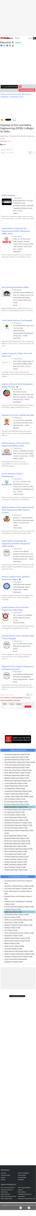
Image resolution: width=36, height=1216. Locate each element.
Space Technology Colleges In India (15, 867)
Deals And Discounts (6, 1198)
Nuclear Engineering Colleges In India (15, 851)
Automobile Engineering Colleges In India (16, 767)
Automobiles (21, 1196)
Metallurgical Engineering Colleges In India (17, 843)
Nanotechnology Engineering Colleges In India (18, 849)
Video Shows (4, 1192)
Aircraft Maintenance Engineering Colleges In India (19, 762)
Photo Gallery (22, 1192)
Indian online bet (5, 1194)
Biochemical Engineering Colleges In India (16, 775)
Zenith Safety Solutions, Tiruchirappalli (17, 320)
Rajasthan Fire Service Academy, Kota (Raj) (18, 415)
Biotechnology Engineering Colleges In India (17, 780)
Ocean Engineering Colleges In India (15, 854)
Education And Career (7, 1190)
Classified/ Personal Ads (24, 1194)
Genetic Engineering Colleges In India (15, 817)
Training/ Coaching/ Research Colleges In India (18, 956)
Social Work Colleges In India (13, 949)
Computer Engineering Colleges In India (16, 794)
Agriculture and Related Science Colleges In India (19, 886)
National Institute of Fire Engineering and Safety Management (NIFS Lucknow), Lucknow (18, 510)
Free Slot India (22, 1177)
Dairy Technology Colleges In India (14, 799)
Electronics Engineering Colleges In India (16, 804)
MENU (4, 145)
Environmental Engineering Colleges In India (17, 809)
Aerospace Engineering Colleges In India (16, 757)
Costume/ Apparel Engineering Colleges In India (18, 796)
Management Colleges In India (13, 935)
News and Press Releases (8, 1187)
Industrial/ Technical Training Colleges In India (18, 925)
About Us (3, 1173)
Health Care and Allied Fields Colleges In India (18, 920)
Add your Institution (26, 90)
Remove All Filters (7, 150)
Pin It (14, 120)
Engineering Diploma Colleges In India (15, 807)
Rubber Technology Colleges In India (15, 864)
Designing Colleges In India (12, 909)
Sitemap (3, 1179)
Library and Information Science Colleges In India (19, 933)
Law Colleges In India (10, 930)
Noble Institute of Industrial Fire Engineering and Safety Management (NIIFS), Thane (16, 231)
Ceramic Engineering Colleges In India (15, 783)
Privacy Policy (22, 1175)
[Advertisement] (18, 18)
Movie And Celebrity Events (8, 1196)
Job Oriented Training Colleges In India (16, 828)
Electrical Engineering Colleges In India (16, 801)
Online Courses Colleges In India (14, 946)
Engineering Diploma (17, 97)
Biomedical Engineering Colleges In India (16, 778)
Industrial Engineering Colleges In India (16, 820)
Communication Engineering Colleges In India (18, 791)
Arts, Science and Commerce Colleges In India (18, 888)
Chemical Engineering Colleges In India (16, 786)
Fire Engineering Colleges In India (14, 812)
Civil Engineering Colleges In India (14, 788)
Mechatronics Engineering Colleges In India (17, 841)
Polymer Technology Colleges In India (15, 859)
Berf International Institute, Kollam (15, 287)
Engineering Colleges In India (13, 912)
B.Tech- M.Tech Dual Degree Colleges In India (17, 770)
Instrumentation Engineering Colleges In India (18, 825)
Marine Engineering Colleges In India (15, 836)
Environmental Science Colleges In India (16, 914)
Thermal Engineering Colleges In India (15, 870)
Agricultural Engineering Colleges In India (16, 759)
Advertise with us (5, 1175)
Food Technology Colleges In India (14, 815)
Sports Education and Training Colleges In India (18, 951)
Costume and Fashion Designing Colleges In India (19, 907)
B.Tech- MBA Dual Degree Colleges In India (17, 773)
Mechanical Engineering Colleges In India (16, 838)
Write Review (17, 198)
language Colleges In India (12, 927)
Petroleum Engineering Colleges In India (16, 856)
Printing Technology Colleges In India (15, 862)
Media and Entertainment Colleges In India (17, 941)
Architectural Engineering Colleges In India (17, 765)
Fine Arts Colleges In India (12, 917)
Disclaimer (21, 1179)
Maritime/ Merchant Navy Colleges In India (17, 938)
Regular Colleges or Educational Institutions (15, 94)
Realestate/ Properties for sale (26, 1198)
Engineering (4, 97)
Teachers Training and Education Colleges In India (19, 954)
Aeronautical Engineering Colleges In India (17, 754)
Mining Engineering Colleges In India (15, 846)
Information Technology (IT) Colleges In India (18, 822)
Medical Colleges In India (11, 943)
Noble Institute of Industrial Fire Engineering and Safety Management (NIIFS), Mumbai (16, 543)
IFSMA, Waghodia (8, 195)
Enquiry (3, 1177)
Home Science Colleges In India (13, 922)
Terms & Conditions (23, 1173)
